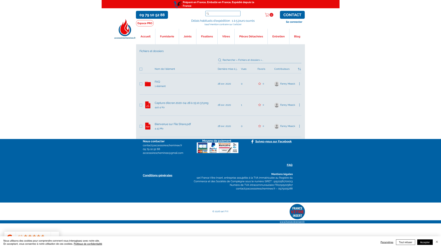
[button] (269, 15)
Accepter (425, 242)
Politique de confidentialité (88, 243)
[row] (220, 68)
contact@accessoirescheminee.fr (255, 188)
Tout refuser (405, 242)
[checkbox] (141, 69)
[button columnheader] (299, 69)
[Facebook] (252, 141)
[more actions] (299, 84)
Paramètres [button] (387, 242)
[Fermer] (437, 242)
